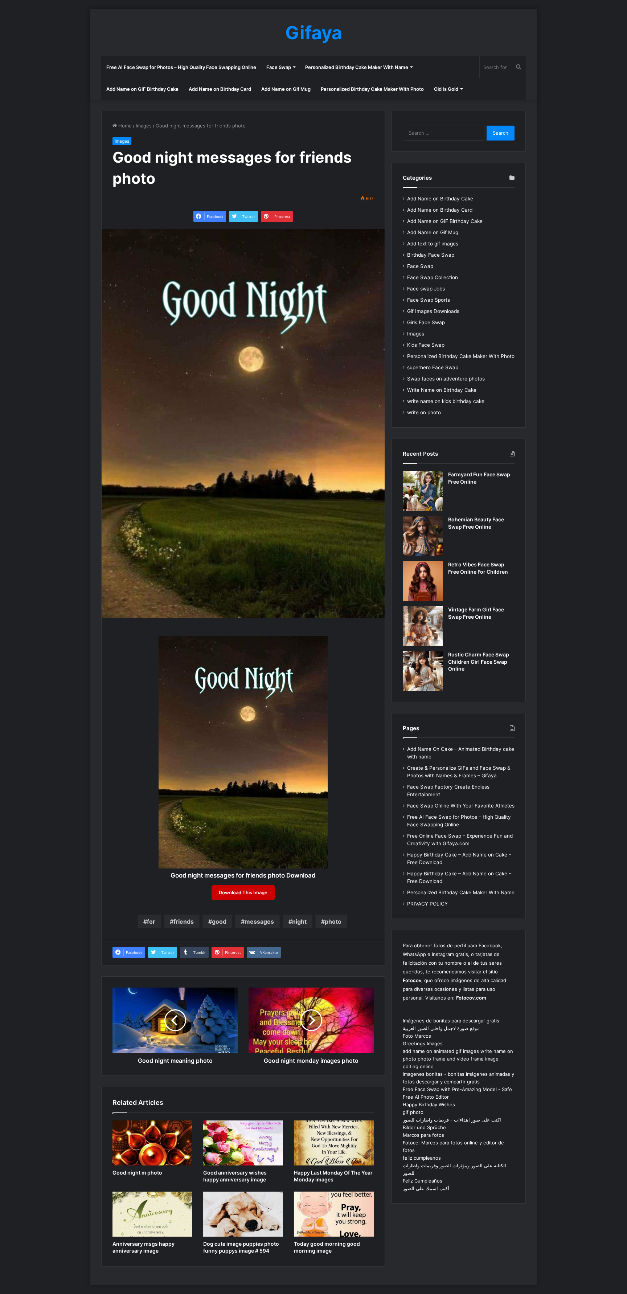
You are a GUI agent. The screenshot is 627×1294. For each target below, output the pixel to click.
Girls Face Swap (426, 322)
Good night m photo (137, 1172)
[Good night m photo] (152, 1142)
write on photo (424, 412)
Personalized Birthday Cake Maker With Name (356, 67)
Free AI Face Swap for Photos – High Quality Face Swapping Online (181, 67)
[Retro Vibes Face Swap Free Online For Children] (423, 581)
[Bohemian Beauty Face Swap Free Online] (423, 536)
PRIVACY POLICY (427, 904)
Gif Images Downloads (433, 311)
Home (124, 126)
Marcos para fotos (423, 1135)
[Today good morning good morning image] (334, 1214)
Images (144, 126)
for (151, 921)
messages (259, 921)
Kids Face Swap (425, 345)
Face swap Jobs (426, 289)
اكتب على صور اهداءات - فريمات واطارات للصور (452, 1120)
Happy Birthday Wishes (429, 1104)
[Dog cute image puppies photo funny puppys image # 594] (243, 1214)
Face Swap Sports (428, 300)
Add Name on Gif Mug (286, 89)
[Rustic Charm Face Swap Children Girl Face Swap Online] (423, 671)
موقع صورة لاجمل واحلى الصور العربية (441, 1028)
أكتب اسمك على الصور (426, 1188)
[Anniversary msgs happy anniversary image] (152, 1214)
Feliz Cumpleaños (422, 1181)
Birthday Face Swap (430, 255)
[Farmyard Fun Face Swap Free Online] (423, 491)
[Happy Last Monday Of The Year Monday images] (334, 1142)
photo (333, 921)
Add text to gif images (432, 244)
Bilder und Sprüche (424, 1127)
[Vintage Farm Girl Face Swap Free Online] (423, 626)
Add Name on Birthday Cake (440, 199)
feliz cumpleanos (422, 1158)
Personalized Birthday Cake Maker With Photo (372, 89)
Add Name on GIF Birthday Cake (142, 89)
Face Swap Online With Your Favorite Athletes (461, 806)
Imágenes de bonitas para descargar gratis (451, 1021)
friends (183, 921)
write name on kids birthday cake (445, 401)
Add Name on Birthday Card (220, 89)
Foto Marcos (417, 1036)
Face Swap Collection (432, 277)
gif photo (413, 1112)
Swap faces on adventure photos (446, 379)
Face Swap (278, 67)
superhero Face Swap (432, 367)
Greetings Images (423, 1043)
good (219, 921)
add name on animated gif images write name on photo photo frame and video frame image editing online (458, 1058)
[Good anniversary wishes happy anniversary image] (243, 1142)
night (299, 921)
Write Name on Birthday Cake (441, 390)
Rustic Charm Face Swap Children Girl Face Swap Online (478, 661)
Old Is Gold (446, 89)
